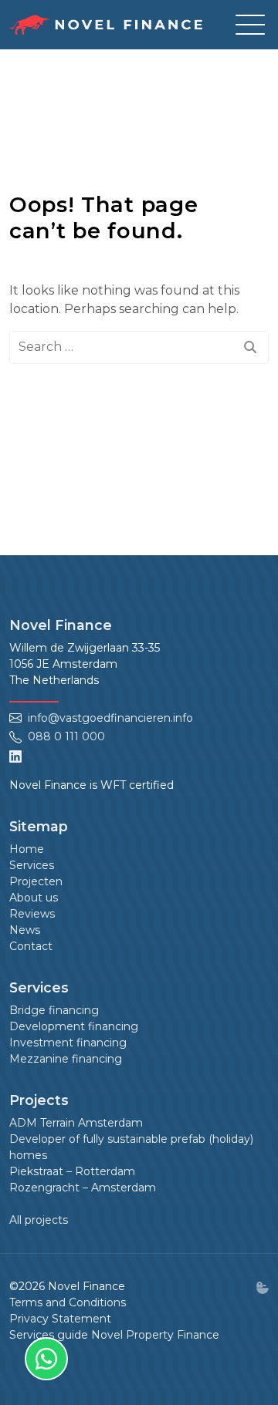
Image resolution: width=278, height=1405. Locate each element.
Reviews (32, 914)
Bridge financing (54, 1010)
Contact (31, 946)
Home (26, 849)
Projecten (36, 881)
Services (31, 865)
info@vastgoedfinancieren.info (110, 718)
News (24, 930)
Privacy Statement (60, 1319)
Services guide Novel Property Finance (114, 1335)
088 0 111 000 (66, 736)
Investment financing (68, 1043)
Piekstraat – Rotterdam (72, 1171)
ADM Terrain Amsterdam (76, 1123)
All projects (38, 1220)
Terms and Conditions (67, 1302)
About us (33, 898)
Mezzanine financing (65, 1059)
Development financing (73, 1026)
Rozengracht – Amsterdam (82, 1187)
